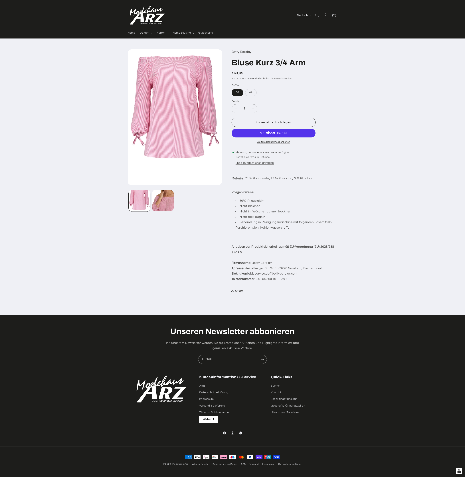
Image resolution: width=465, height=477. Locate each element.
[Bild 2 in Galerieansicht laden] (163, 200)
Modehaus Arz (180, 464)
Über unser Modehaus (285, 412)
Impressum (206, 399)
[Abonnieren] (262, 359)
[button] (146, 33)
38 (237, 92)
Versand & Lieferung (212, 405)
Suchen (275, 385)
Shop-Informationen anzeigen (255, 163)
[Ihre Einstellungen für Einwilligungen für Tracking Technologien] (459, 471)
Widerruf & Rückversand (215, 412)
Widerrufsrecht (200, 464)
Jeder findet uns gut (284, 399)
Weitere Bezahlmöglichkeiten (273, 142)
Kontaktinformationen (290, 464)
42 (253, 93)
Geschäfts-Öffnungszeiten (288, 405)
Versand (252, 79)
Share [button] (239, 290)
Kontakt (276, 392)
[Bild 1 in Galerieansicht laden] (139, 200)
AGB (202, 385)
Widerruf (208, 419)
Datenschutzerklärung (213, 392)
